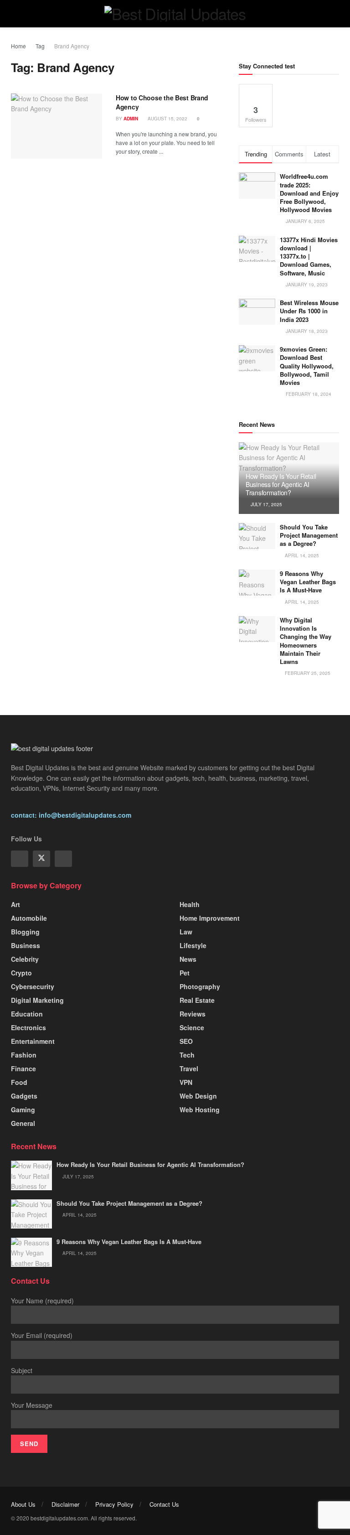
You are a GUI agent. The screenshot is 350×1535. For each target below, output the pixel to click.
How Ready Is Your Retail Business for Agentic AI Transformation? (281, 484)
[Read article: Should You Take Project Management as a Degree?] (257, 536)
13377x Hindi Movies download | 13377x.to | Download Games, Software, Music (309, 256)
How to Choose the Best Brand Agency (162, 102)
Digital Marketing (37, 1000)
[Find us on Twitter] (41, 858)
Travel (189, 1068)
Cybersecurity (32, 986)
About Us (23, 1504)
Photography (200, 986)
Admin (131, 118)
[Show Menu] (15, 13)
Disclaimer (65, 1504)
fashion (23, 1054)
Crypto (21, 972)
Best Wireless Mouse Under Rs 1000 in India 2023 (309, 310)
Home (18, 46)
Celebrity (25, 959)
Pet (185, 972)
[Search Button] (335, 13)
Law (186, 931)
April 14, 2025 (301, 555)
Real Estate (197, 1000)
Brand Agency (71, 46)
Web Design (198, 1095)
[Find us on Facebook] (19, 858)
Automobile (29, 918)
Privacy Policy (114, 1504)
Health (190, 904)
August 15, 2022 (166, 118)
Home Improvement (210, 918)
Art (15, 904)
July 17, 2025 (265, 504)
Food (19, 1082)
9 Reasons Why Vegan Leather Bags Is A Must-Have (308, 581)
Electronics (28, 1027)
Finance (23, 1068)
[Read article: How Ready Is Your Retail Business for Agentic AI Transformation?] (31, 1175)
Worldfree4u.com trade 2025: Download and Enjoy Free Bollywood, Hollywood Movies (309, 193)
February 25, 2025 (306, 673)
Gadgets (24, 1095)
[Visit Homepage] (175, 13)
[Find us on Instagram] (63, 858)
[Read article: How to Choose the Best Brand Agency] (56, 126)
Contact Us (164, 1504)
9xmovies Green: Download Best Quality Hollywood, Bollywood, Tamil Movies (307, 366)
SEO (186, 1041)
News (188, 959)
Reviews (193, 1013)
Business (25, 945)
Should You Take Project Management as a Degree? (309, 535)
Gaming (23, 1109)
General (23, 1123)
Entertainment (33, 1041)
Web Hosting (200, 1109)
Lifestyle (193, 945)
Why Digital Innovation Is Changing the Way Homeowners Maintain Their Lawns (305, 641)
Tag (40, 46)
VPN (186, 1082)
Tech (187, 1054)
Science (192, 1027)
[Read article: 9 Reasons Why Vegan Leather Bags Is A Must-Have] (257, 583)
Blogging (25, 931)
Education (27, 1013)
